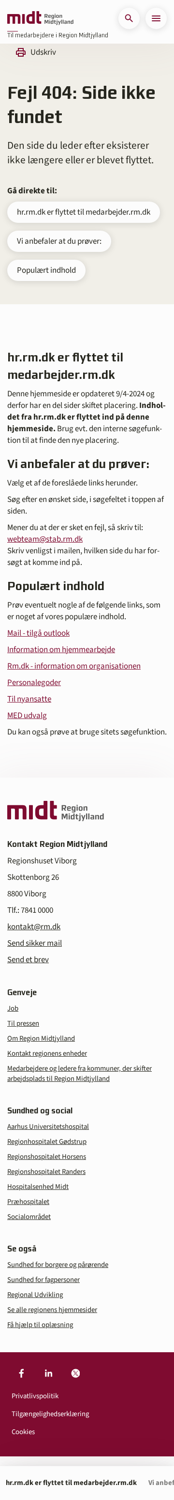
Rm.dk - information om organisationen (74, 666)
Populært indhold (46, 270)
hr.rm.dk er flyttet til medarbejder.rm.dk (83, 212)
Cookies (23, 1432)
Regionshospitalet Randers (46, 1172)
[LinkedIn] (48, 1373)
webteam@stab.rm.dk (45, 539)
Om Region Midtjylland (41, 1038)
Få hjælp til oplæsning (40, 1325)
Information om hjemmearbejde (61, 650)
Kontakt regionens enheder (47, 1053)
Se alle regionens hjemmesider (52, 1310)
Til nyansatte (29, 699)
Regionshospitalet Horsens (46, 1157)
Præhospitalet (28, 1202)
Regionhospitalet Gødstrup (47, 1142)
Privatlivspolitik (35, 1396)
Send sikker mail (34, 943)
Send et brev (28, 960)
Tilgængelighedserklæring (50, 1414)
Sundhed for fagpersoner (43, 1280)
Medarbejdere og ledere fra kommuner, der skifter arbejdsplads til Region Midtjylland (79, 1073)
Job (12, 1008)
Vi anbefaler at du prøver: (59, 241)
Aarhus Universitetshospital (48, 1127)
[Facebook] (21, 1373)
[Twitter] (75, 1373)
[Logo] (40, 18)
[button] (129, 18)
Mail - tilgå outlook (38, 633)
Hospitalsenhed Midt (38, 1187)
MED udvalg (27, 715)
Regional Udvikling (35, 1295)
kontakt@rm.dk (33, 927)
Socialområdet (29, 1217)
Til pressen (23, 1023)
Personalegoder (34, 682)
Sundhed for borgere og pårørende (57, 1265)
